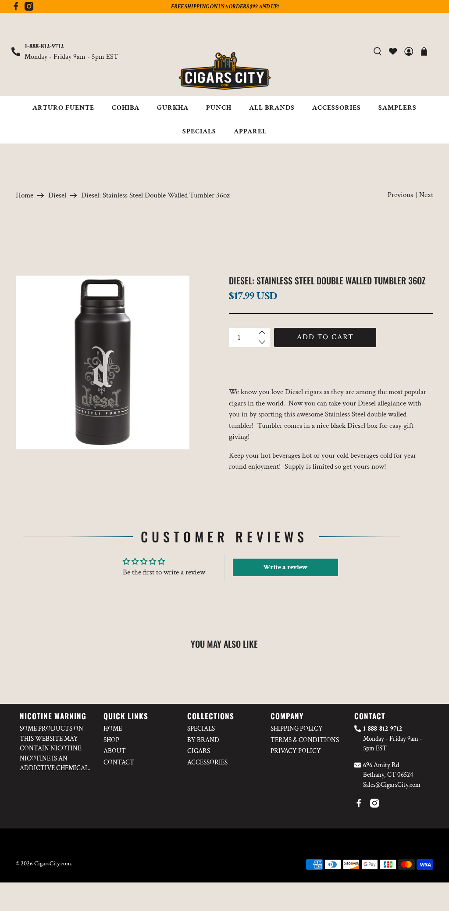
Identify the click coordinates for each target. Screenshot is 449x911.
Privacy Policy (296, 751)
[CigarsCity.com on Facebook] (15, 9)
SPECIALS (199, 131)
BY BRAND (203, 740)
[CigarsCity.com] (224, 71)
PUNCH (219, 107)
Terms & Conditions (305, 740)
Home (24, 195)
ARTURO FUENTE (63, 107)
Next (426, 195)
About (114, 751)
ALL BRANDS (272, 107)
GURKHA (173, 107)
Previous (400, 195)
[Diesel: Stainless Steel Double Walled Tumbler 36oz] (102, 362)
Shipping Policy (297, 728)
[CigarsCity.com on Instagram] (29, 9)
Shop (111, 740)
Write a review (285, 567)
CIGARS (198, 751)
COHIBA (125, 107)
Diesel (57, 195)
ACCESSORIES (336, 107)
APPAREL (250, 131)
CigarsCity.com (52, 864)
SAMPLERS (397, 107)
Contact (118, 762)
